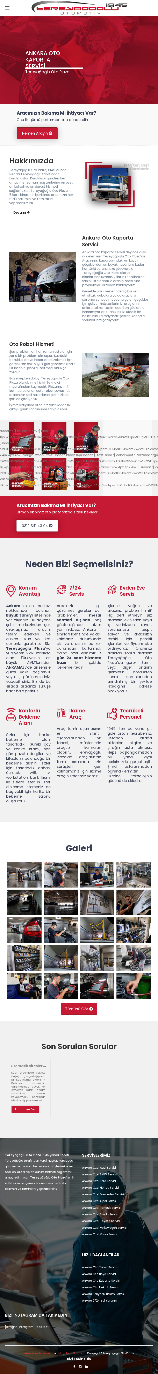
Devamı (20, 212)
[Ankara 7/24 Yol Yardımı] (87, 474)
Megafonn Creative (71, 1353)
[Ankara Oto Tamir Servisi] (22, 438)
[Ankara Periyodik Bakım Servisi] (55, 474)
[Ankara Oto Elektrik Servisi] (22, 474)
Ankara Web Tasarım (38, 1353)
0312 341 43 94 (35, 525)
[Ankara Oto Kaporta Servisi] (87, 437)
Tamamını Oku (25, 1109)
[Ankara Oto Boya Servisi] (55, 438)
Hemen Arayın (35, 133)
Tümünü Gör (77, 1008)
